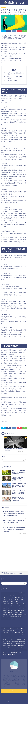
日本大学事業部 (17, 608)
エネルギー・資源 (19, 595)
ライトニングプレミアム (14, 599)
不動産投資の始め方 (11, 80)
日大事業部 (10, 608)
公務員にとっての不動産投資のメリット (15, 73)
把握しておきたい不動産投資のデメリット (15, 77)
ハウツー (3, 7)
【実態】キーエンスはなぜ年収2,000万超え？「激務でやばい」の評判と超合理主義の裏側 (14, 529)
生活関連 (10, 612)
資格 (7, 616)
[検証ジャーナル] (14, 3)
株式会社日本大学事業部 (12, 610)
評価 (25, 614)
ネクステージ (5, 599)
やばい (23, 628)
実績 (3, 641)
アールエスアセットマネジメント (8, 595)
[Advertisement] (14, 553)
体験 (17, 601)
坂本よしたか (19, 603)
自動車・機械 (5, 614)
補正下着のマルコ (19, 614)
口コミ (13, 603)
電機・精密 (4, 654)
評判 (3, 616)
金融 (20, 616)
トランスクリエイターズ (20, 597)
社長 (21, 612)
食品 (10, 654)
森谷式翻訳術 (21, 610)
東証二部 (4, 610)
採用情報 (4, 608)
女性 (24, 603)
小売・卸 (8, 641)
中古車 (22, 599)
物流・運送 (4, 612)
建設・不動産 (5, 421)
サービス (12, 597)
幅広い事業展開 (15, 641)
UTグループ (17, 628)
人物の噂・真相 (5, 601)
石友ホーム (16, 612)
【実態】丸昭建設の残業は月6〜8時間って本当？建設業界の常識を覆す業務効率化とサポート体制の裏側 (14, 513)
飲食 (14, 654)
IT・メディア (5, 628)
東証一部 (23, 608)
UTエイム (11, 628)
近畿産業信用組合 (14, 616)
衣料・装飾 (12, 614)
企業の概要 (12, 601)
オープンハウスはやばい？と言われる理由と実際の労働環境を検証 (14, 521)
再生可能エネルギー (6, 603)
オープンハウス (5, 597)
